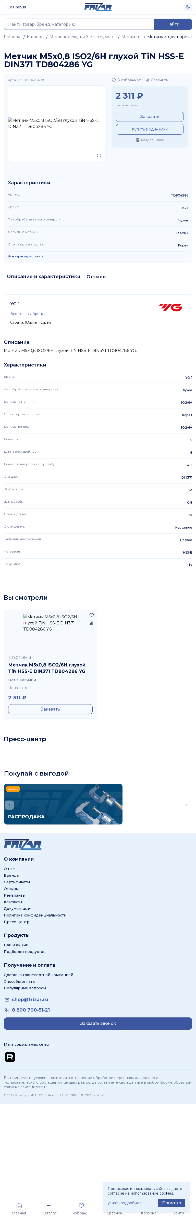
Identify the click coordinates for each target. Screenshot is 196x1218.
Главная (12, 36)
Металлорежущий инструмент (82, 36)
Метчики (131, 36)
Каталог (35, 36)
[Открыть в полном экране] (99, 155)
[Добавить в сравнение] (92, 623)
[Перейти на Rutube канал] (10, 1057)
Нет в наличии (127, 105)
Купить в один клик (150, 129)
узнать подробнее (125, 1203)
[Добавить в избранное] (92, 615)
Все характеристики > (25, 256)
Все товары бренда (28, 313)
